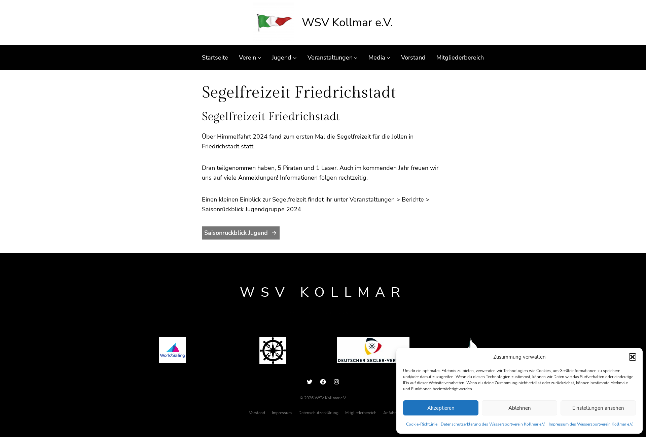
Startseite (215, 57)
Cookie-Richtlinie (421, 424)
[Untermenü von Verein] (259, 58)
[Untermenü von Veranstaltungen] (356, 58)
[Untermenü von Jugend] (295, 58)
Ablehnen (519, 408)
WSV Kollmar (323, 292)
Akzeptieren (441, 408)
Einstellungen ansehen (598, 408)
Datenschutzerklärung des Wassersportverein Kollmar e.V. (493, 424)
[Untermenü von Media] (388, 58)
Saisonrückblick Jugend (236, 233)
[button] (632, 357)
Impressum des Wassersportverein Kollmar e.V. (591, 424)
